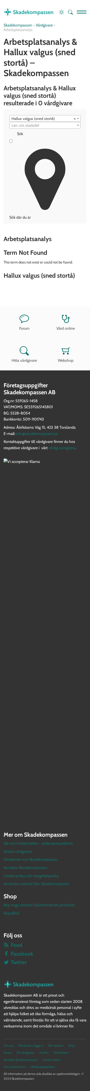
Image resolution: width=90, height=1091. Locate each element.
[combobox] (45, 118)
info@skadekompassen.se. (37, 433)
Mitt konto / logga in (31, 1045)
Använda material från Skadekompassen (36, 883)
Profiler (44, 1052)
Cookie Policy (51, 1060)
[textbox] (45, 125)
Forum (24, 328)
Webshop (65, 360)
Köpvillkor (11, 913)
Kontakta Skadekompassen (25, 867)
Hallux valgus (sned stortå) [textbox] (44, 118)
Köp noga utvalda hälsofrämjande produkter (39, 905)
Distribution (61, 1052)
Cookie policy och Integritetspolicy (31, 876)
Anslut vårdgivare (18, 851)
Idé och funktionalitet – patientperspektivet (38, 843)
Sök (20, 133)
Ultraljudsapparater (42, 1067)
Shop (71, 1045)
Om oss (8, 1045)
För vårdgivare (26, 1052)
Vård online (65, 328)
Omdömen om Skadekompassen (31, 859)
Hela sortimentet (14, 1067)
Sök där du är (20, 217)
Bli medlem (56, 1045)
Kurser (8, 1052)
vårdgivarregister (61, 448)
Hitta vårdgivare (24, 360)
